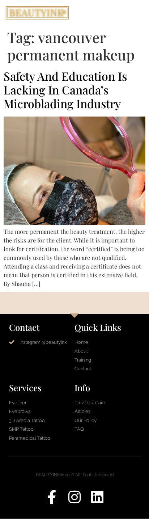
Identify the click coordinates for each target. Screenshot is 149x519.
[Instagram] (75, 497)
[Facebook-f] (52, 497)
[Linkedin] (97, 497)
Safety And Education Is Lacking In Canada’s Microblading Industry (65, 89)
